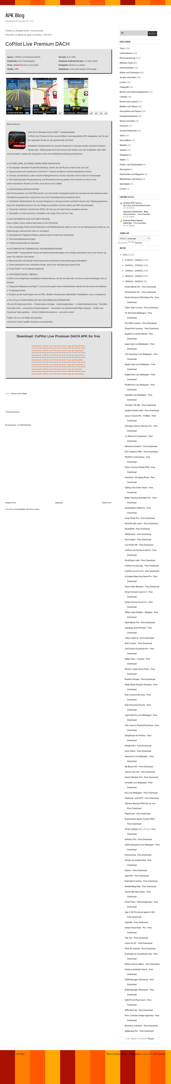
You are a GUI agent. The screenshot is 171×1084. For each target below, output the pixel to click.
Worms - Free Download (136, 870)
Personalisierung (127, 58)
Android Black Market (133, 220)
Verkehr (123, 150)
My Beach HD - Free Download (139, 766)
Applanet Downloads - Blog (135, 212)
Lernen (123, 82)
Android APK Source (132, 203)
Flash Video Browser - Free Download (142, 586)
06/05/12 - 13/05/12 (134, 276)
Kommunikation (127, 68)
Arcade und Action (128, 77)
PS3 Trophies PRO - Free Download (141, 452)
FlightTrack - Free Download (137, 814)
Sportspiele (125, 184)
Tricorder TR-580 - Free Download (140, 405)
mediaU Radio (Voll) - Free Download (142, 410)
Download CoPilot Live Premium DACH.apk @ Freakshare (58, 364)
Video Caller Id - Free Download (139, 638)
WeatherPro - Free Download (138, 746)
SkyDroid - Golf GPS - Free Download (142, 798)
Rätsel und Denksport (129, 72)
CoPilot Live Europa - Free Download (142, 566)
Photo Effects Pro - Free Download (140, 287)
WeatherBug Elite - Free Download (140, 886)
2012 (125, 255)
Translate (138, 242)
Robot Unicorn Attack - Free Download (142, 964)
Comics (123, 189)
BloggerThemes (120, 1053)
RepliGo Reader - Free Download (140, 679)
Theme (108, 1053)
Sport (122, 135)
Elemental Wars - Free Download (136, 214)
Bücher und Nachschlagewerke (134, 92)
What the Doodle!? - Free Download (141, 446)
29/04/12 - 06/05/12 (134, 281)
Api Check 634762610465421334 (136, 206)
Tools (122, 48)
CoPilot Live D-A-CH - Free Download (142, 571)
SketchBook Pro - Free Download (140, 622)
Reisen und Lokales (19, 393)
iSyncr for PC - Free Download (138, 943)
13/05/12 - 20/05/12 (134, 271)
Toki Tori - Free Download (136, 938)
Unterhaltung (126, 53)
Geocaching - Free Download (138, 855)
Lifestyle (123, 97)
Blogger (151, 1038)
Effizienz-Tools (126, 63)
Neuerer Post (10, 502)
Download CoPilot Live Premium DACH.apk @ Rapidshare (58, 346)
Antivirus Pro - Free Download (138, 839)
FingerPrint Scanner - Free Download (142, 328)
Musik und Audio (127, 121)
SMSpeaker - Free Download (138, 534)
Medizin (123, 145)
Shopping (124, 155)
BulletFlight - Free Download (134, 223)
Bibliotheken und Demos (131, 179)
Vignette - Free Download (136, 922)
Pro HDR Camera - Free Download (140, 323)
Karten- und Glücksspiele (131, 164)
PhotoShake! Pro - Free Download (140, 292)
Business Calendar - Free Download (141, 1026)
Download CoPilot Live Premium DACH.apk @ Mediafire (57, 360)
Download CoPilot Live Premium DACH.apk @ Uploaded (57, 350)
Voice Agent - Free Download (138, 539)
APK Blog (14, 15)
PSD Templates (159, 1053)
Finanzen (124, 126)
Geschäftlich (125, 140)
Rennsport (124, 169)
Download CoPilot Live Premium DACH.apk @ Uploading (58, 374)
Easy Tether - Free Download (138, 751)
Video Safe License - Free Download (141, 308)
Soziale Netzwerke (128, 131)
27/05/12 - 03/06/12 (134, 260)
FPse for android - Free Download (140, 948)
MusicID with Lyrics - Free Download (141, 523)
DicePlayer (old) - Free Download (140, 560)
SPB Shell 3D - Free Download (139, 1010)
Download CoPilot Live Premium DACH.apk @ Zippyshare (58, 355)
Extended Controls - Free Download (141, 881)
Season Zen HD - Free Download (140, 772)
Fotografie (124, 87)
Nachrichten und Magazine (132, 174)
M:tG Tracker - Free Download (138, 643)
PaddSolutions (135, 1053)
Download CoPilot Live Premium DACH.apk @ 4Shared (57, 369)
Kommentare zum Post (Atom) (27, 509)
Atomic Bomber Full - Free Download (141, 777)
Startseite (58, 502)
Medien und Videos (128, 106)
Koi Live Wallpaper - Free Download (141, 793)
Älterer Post (106, 502)
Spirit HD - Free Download (137, 876)
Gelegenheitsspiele (128, 116)
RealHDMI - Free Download (137, 529)
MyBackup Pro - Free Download (139, 1031)
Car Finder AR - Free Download (139, 545)
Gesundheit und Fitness (130, 111)
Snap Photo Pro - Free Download (140, 518)
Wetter (123, 160)
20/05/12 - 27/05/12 (134, 265)
